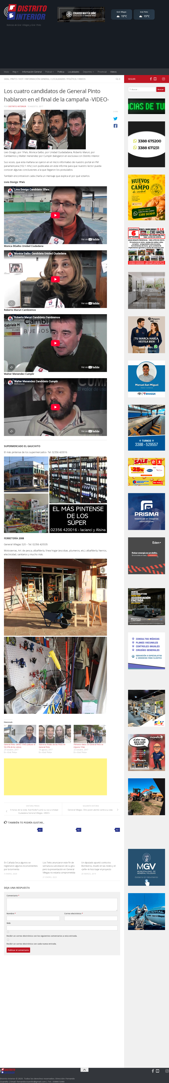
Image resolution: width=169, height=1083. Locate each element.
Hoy (14, 71)
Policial (48, 71)
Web (9, 923)
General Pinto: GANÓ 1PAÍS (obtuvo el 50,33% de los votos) (19, 745)
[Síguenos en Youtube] (155, 78)
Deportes (87, 71)
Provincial (102, 71)
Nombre (11, 913)
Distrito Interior (17, 106)
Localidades (73, 71)
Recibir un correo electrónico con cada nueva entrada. (32, 944)
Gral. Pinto (10, 79)
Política (60, 71)
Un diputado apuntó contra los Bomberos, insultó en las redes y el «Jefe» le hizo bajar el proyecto (98, 866)
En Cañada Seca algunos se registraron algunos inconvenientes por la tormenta (21, 866)
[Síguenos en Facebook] (150, 78)
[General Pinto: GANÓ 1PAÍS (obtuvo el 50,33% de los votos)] (20, 734)
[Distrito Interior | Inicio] (25, 12)
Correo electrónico (73, 913)
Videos (113, 71)
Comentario (13, 895)
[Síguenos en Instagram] (163, 78)
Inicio (6, 71)
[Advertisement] (84, 48)
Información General (32, 71)
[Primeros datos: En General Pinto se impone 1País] (90, 734)
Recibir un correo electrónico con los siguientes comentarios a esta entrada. (42, 936)
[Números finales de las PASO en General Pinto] (55, 734)
